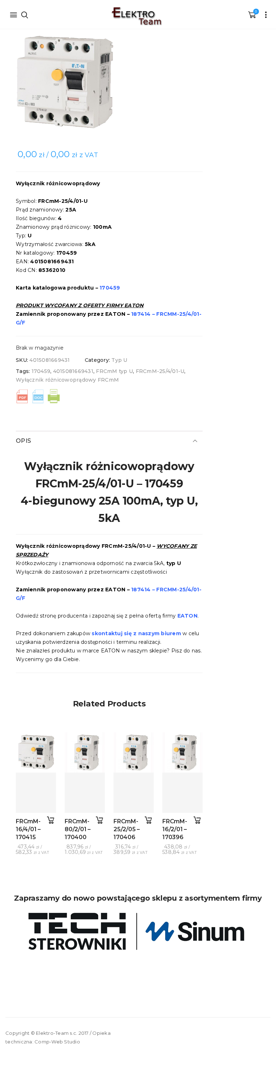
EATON (187, 616)
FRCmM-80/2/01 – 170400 (78, 829)
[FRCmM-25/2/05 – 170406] (133, 793)
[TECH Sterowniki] (138, 931)
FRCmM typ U (114, 371)
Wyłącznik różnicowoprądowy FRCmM (67, 380)
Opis (23, 440)
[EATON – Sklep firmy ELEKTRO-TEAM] (136, 16)
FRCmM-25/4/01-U (160, 371)
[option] (109, 83)
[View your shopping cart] (252, 14)
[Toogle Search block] (24, 14)
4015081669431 (73, 371)
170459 (41, 371)
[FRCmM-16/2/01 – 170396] (182, 793)
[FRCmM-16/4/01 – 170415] (36, 793)
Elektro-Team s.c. (56, 1033)
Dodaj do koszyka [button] (50, 820)
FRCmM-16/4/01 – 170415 (28, 829)
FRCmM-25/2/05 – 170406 (126, 829)
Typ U (119, 360)
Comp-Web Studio (57, 1042)
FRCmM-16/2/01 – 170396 (174, 829)
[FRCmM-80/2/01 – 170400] (85, 793)
